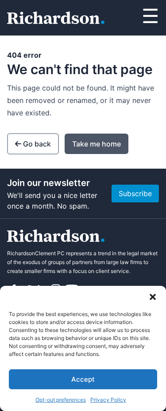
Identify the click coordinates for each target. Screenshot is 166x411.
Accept (83, 379)
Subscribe (135, 193)
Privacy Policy (108, 399)
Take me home (96, 143)
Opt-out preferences (60, 399)
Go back (37, 143)
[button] (152, 296)
